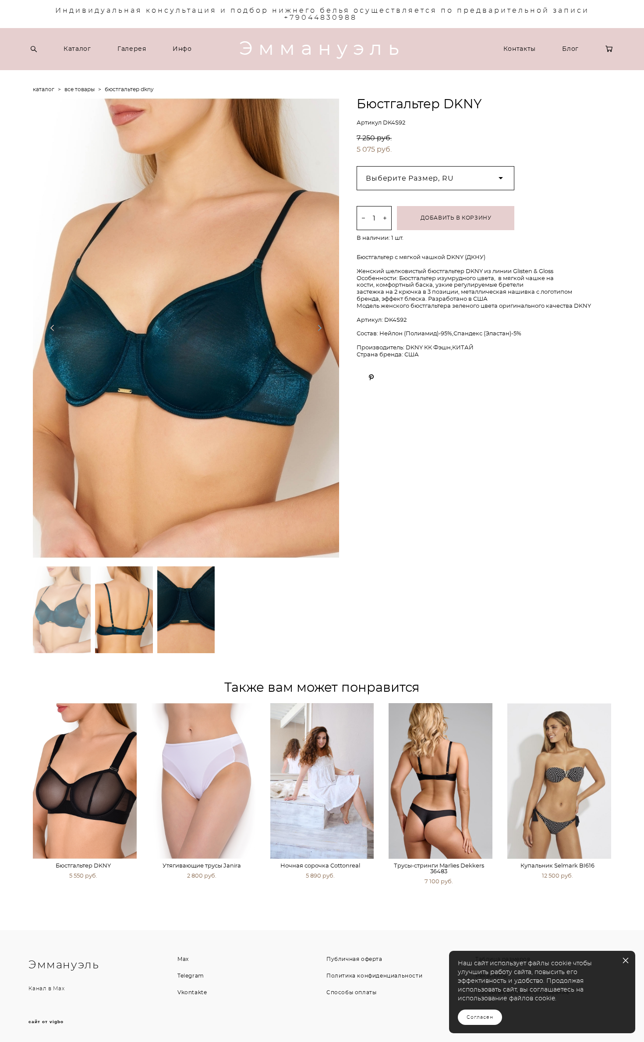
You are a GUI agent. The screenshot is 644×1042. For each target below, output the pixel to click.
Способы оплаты (351, 992)
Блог (570, 49)
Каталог (77, 49)
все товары (79, 89)
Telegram (190, 975)
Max (58, 988)
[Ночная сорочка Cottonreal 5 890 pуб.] (322, 781)
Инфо (182, 49)
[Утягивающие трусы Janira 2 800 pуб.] (203, 781)
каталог (43, 89)
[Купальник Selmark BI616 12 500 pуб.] (559, 781)
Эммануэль (322, 49)
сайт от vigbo (46, 1022)
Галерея (131, 49)
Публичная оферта (354, 959)
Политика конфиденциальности (374, 975)
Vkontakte (192, 992)
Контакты (519, 49)
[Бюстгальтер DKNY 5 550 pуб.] (85, 781)
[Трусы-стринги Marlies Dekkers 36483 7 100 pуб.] (440, 781)
